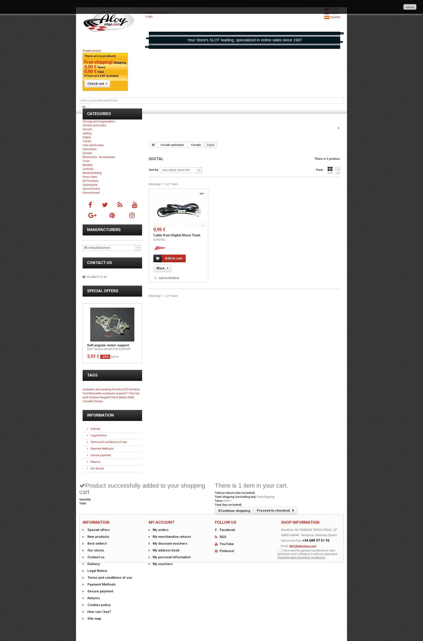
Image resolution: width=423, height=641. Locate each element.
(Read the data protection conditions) (301, 557)
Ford (86, 393)
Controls (88, 169)
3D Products (90, 180)
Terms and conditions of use (108, 442)
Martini (123, 397)
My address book (166, 550)
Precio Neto (90, 176)
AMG (131, 397)
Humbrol (134, 389)
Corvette (88, 401)
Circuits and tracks (94, 125)
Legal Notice (98, 435)
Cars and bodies (93, 145)
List (338, 173)
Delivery (95, 428)
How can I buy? (99, 612)
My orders (161, 530)
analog (87, 133)
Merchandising (92, 172)
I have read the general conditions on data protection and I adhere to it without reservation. (308, 552)
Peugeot (105, 397)
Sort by (153, 169)
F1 (128, 393)
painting (106, 389)
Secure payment (100, 455)
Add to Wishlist (168, 278)
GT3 (126, 389)
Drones (87, 153)
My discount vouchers (170, 543)
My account (161, 522)
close (410, 7)
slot (98, 389)
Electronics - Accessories (99, 157)
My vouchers (163, 564)
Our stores (97, 468)
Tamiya (98, 401)
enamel (121, 393)
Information (100, 415)
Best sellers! (97, 543)
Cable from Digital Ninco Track (176, 235)
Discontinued (91, 192)
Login (149, 16)
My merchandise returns (172, 537)
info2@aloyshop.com (302, 546)
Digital (87, 137)
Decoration (90, 149)
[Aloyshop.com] (112, 21)
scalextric (89, 389)
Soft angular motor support (108, 345)
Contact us (99, 262)
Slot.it (115, 397)
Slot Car (134, 393)
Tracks (87, 141)
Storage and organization (99, 121)
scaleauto (109, 393)
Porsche (117, 389)
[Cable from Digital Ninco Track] (179, 210)
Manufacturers (104, 229)
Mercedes (96, 393)
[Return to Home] (153, 144)
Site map (94, 619)
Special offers (102, 290)
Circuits (87, 129)
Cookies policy (99, 605)
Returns (95, 461)
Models (87, 165)
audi (86, 397)
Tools (86, 161)
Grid (330, 173)
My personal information (172, 557)
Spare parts (90, 184)
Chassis (94, 397)
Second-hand (91, 188)
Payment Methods (101, 448)
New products (98, 537)
